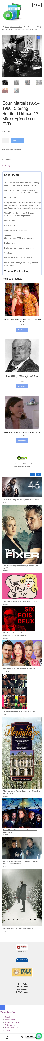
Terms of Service (22, 986)
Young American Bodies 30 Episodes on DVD (19, 712)
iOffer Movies (7, 1012)
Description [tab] (6, 160)
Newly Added (10, 1019)
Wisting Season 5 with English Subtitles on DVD (20, 928)
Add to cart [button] (22, 330)
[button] (38, 37)
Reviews (8, 1030)
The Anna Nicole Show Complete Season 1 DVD (20, 601)
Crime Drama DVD (16, 27)
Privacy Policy (22, 984)
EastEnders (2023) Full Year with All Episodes (19, 668)
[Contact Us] (39, 1036)
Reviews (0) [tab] (6, 166)
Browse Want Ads (11, 1027)
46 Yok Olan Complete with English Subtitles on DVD (21, 500)
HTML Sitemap (22, 992)
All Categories (10, 1025)
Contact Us (9, 1033)
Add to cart (17, 140)
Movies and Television (13, 1022)
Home (7, 27)
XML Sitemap (22, 989)
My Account (7, 1037)
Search (22, 1037)
